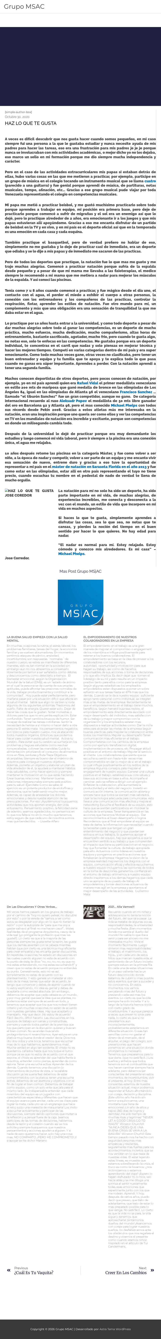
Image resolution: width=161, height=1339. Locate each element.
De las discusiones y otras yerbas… (32, 907)
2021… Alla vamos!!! (121, 907)
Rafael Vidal (87, 383)
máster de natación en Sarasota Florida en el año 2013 (99, 467)
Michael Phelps (124, 405)
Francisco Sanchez (136, 392)
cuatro (150, 181)
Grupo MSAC (24, 6)
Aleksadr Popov (73, 401)
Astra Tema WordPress (115, 1329)
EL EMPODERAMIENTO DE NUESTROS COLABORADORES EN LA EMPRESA (110, 638)
